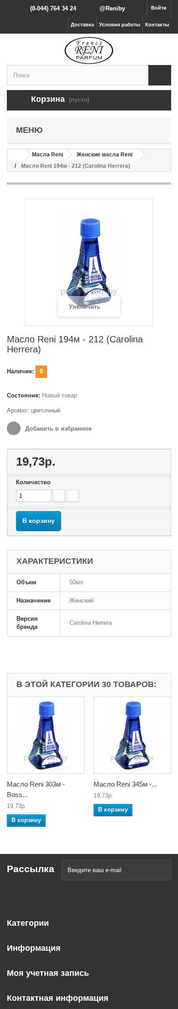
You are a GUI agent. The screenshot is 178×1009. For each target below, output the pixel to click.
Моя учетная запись (48, 973)
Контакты (157, 24)
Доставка (82, 24)
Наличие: (20, 371)
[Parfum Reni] (89, 50)
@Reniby (112, 8)
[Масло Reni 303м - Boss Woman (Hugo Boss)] (45, 735)
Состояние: (23, 395)
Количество (33, 482)
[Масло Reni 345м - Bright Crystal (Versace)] (132, 735)
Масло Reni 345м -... (125, 784)
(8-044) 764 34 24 (53, 8)
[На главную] (16, 155)
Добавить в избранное (57, 428)
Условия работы (119, 24)
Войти (159, 7)
